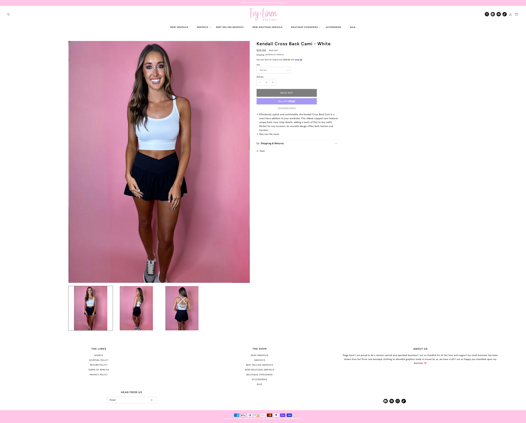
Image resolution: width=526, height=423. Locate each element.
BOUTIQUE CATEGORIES (260, 374)
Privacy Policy (99, 374)
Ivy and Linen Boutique (247, 419)
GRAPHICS (259, 360)
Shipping (260, 54)
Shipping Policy (98, 360)
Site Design (269, 419)
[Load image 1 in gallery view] (90, 308)
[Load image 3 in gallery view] (182, 308)
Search (98, 355)
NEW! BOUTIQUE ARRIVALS (259, 369)
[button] (8, 14)
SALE (259, 384)
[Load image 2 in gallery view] (136, 308)
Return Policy (99, 365)
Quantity (260, 77)
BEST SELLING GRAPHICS (259, 365)
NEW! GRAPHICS (259, 355)
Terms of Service (98, 369)
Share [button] (262, 151)
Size (258, 65)
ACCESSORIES (259, 379)
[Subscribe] (151, 400)
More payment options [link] (287, 108)
